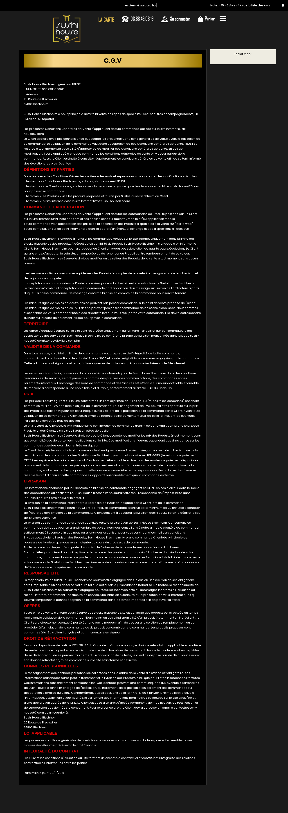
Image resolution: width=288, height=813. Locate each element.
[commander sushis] (66, 17)
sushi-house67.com (64, 219)
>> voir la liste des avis (254, 5)
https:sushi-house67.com (180, 186)
